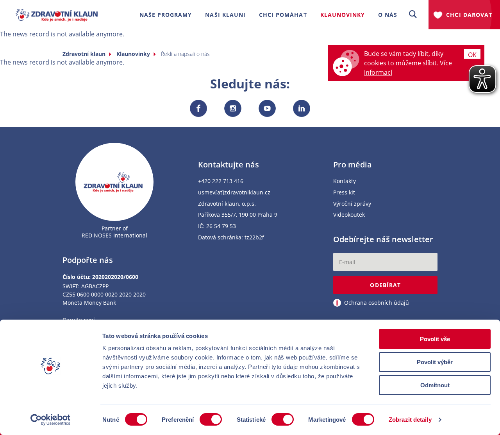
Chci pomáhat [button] (283, 14)
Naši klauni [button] (225, 14)
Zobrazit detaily (410, 419)
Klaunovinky (133, 54)
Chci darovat (469, 14)
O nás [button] (387, 14)
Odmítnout (435, 385)
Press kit (344, 192)
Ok (472, 54)
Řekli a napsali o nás (185, 54)
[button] (413, 14)
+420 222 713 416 (220, 181)
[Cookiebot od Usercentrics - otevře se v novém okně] (50, 420)
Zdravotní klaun (83, 54)
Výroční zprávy (352, 204)
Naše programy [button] (165, 14)
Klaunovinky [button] (342, 14)
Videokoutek (349, 215)
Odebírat (385, 285)
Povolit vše (435, 339)
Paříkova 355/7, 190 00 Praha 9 (237, 215)
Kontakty (344, 181)
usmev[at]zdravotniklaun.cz (234, 192)
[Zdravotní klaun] (57, 11)
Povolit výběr (435, 362)
